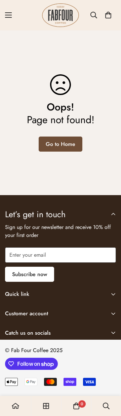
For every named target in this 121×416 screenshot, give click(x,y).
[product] (15, 406)
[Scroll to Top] (109, 380)
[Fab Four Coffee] (60, 15)
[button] (108, 15)
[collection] (46, 406)
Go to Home (60, 144)
